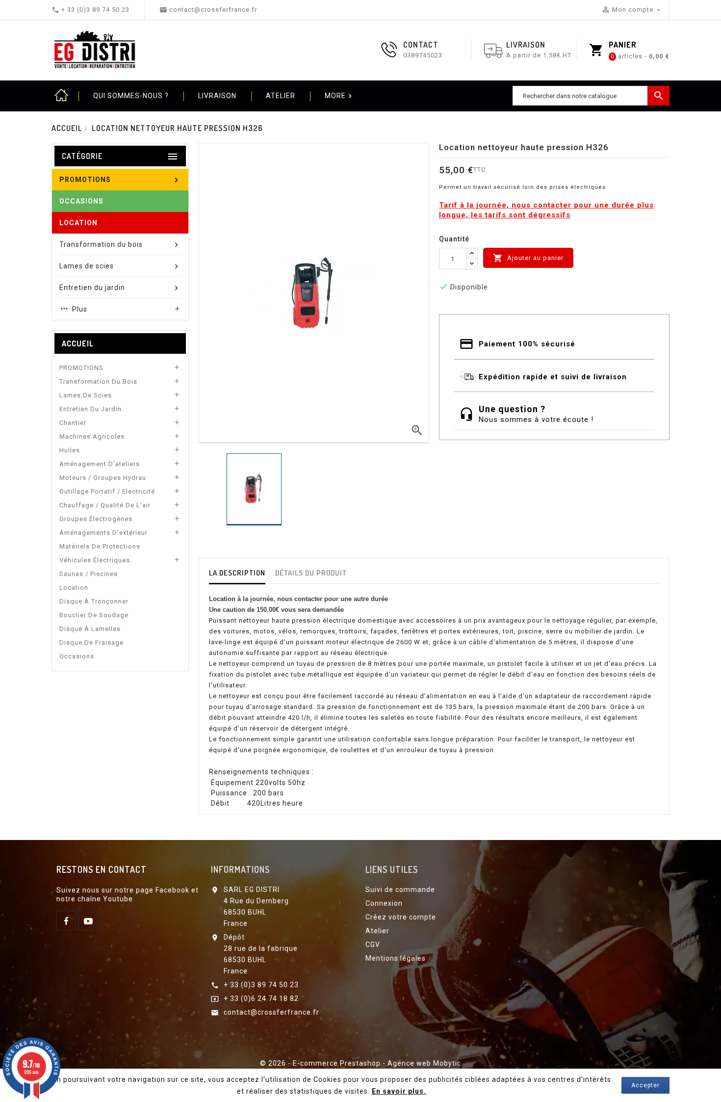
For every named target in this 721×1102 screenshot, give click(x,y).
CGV (372, 944)
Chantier (72, 422)
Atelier (280, 96)
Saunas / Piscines (88, 573)
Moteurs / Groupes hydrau (102, 477)
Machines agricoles (92, 436)
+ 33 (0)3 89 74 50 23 (261, 985)
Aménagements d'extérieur (103, 532)
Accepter (645, 1085)
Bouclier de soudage (94, 615)
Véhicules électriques (94, 560)
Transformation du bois (98, 381)
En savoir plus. (399, 1091)
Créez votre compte (400, 917)
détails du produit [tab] (311, 572)
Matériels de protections (99, 546)
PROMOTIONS (81, 367)
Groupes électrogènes (95, 519)
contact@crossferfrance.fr (271, 1012)
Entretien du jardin (90, 409)
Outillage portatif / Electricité (107, 491)
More (339, 96)
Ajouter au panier (528, 258)
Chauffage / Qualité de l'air (105, 505)
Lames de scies (85, 395)
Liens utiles (391, 869)
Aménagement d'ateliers (99, 464)
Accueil (78, 343)
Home (61, 95)
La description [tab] (237, 572)
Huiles (69, 450)
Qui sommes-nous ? (131, 96)
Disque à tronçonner (94, 601)
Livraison (217, 96)
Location (73, 587)
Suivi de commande (400, 889)
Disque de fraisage (91, 642)
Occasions (76, 656)
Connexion (384, 903)
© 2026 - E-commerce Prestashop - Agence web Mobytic (360, 1063)
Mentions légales (395, 958)
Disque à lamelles (90, 628)
